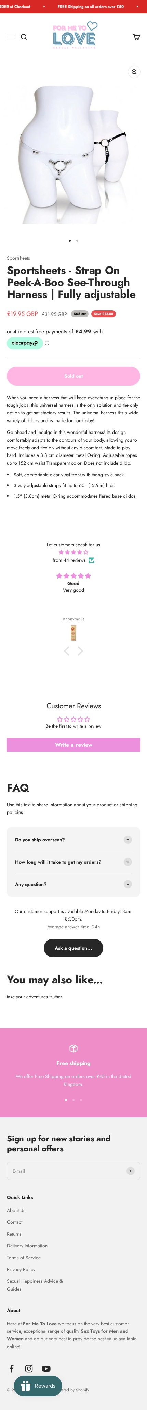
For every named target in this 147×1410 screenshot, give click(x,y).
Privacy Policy (21, 1269)
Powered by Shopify (71, 1390)
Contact (14, 1222)
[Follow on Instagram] (29, 1368)
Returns (14, 1234)
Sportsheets (18, 257)
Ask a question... (73, 948)
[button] (68, 651)
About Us (16, 1210)
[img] (73, 552)
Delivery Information (27, 1245)
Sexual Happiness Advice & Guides (35, 1285)
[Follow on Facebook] (11, 1368)
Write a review (73, 745)
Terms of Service (24, 1257)
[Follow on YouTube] (46, 1368)
